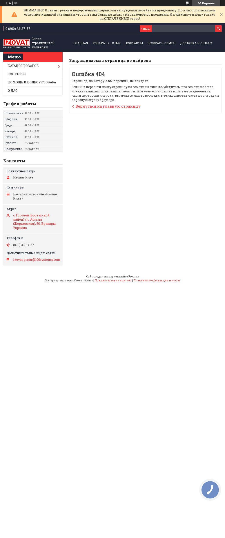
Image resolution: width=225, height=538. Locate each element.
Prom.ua (133, 276)
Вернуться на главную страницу (108, 106)
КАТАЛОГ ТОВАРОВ (23, 66)
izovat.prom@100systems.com (36, 260)
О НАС (116, 43)
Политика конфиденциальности (157, 280)
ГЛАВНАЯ (80, 43)
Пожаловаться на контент (113, 280)
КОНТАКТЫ (134, 43)
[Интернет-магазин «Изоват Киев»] (16, 43)
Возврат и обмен (161, 43)
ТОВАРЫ (99, 43)
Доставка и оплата (196, 43)
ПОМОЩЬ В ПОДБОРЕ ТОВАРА (32, 82)
